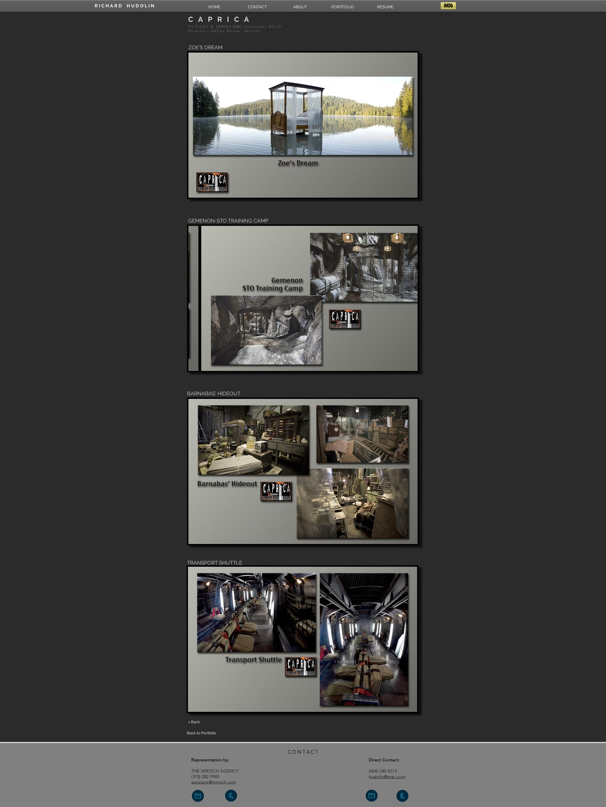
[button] (303, 125)
